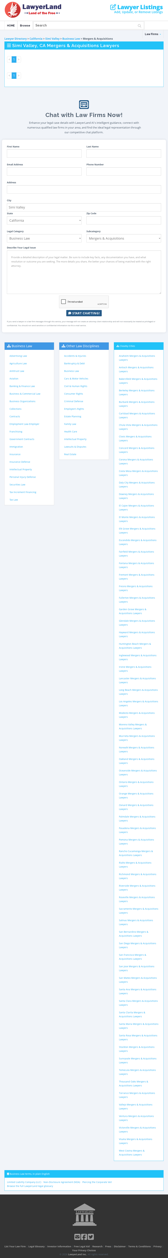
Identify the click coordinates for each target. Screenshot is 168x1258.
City (9, 200)
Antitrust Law (17, 371)
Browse (25, 25)
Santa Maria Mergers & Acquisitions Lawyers (138, 1025)
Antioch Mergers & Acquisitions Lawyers (136, 369)
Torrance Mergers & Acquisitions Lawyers (137, 1095)
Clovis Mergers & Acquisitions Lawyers (135, 438)
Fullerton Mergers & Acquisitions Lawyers (137, 599)
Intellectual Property (21, 469)
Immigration (16, 446)
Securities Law (17, 484)
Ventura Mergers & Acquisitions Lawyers (136, 1118)
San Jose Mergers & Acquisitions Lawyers (136, 968)
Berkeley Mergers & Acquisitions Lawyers (137, 392)
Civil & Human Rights (75, 386)
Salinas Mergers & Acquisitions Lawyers (136, 922)
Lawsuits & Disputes (75, 446)
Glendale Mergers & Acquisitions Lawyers (137, 622)
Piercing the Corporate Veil (97, 1182)
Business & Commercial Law (25, 393)
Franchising (16, 431)
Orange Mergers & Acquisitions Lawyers (136, 795)
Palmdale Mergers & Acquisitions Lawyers (137, 818)
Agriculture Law (18, 363)
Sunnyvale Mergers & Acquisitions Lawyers (138, 1060)
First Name (13, 146)
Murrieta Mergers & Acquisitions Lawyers (137, 737)
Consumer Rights (73, 393)
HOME (11, 25)
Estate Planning (72, 416)
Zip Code (91, 213)
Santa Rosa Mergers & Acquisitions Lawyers (138, 1037)
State (10, 213)
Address (11, 182)
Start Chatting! (85, 313)
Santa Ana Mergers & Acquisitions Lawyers (137, 991)
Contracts (15, 416)
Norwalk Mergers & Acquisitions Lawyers (136, 749)
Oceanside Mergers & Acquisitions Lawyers (138, 772)
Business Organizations (22, 401)
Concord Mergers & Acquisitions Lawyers (136, 450)
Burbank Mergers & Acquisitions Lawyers (137, 403)
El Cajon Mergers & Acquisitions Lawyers (136, 507)
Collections (15, 408)
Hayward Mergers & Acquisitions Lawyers (137, 634)
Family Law (70, 424)
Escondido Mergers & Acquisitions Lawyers (138, 542)
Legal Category (15, 231)
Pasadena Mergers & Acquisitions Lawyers (137, 830)
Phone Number (95, 164)
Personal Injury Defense (23, 477)
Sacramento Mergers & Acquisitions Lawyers (138, 910)
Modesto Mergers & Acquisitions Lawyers (137, 714)
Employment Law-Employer (24, 424)
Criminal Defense (73, 401)
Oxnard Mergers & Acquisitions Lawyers (136, 807)
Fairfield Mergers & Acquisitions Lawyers (136, 553)
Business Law (71, 38)
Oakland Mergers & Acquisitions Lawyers (136, 761)
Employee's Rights (74, 408)
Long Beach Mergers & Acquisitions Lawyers (138, 691)
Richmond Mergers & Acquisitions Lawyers (137, 876)
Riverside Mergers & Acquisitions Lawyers (137, 887)
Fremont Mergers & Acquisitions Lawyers (136, 576)
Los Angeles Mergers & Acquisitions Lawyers (138, 703)
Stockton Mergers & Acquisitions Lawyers (137, 1048)
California (36, 38)
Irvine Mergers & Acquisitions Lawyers (135, 668)
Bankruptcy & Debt (74, 363)
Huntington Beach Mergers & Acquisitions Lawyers (135, 645)
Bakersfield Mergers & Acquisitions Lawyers (138, 380)
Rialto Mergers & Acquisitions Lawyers (135, 864)
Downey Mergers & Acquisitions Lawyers (136, 496)
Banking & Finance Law (22, 386)
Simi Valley (52, 38)
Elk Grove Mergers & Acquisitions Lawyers (137, 530)
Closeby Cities (127, 346)
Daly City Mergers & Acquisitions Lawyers (137, 484)
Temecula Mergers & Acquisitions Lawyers (137, 1072)
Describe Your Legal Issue (21, 247)
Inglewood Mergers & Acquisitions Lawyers (138, 657)
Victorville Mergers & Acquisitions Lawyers (137, 1129)
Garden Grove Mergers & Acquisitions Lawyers (132, 611)
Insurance (15, 454)
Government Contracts (22, 439)
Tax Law (14, 499)
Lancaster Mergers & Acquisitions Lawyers (137, 680)
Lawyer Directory (15, 38)
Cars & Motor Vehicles (76, 378)
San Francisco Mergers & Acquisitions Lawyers (132, 956)
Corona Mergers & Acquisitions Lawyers (136, 461)
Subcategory (93, 231)
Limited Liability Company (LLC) (24, 1182)
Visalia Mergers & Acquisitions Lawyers (135, 1141)
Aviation (14, 378)
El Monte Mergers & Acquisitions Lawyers (137, 519)
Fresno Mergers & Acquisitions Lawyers (136, 588)
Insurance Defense (20, 461)
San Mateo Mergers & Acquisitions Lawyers (138, 979)
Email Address (15, 164)
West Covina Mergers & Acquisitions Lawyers (132, 1152)
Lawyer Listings (139, 7)
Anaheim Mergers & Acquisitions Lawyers (137, 357)
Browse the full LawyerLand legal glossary (30, 1186)
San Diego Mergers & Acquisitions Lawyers (137, 945)
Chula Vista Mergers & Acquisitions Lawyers (138, 426)
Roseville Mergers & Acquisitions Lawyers (137, 899)
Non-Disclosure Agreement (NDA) (61, 1182)
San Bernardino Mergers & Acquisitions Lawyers (133, 933)
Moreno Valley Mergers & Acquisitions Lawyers (133, 726)
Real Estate (70, 454)
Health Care (70, 431)
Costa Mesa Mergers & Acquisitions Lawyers (138, 473)
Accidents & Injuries (75, 355)
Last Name (92, 146)
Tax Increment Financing (23, 492)
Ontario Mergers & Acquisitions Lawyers (136, 784)
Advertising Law (18, 355)
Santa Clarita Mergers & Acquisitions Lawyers (132, 1014)
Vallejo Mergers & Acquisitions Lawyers (135, 1106)
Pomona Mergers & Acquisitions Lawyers (136, 841)
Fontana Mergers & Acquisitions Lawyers (136, 565)
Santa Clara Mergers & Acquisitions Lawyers (138, 1002)
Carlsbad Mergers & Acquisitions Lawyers (137, 415)
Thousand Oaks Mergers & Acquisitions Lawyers (133, 1083)
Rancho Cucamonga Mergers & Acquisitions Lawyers (136, 853)
